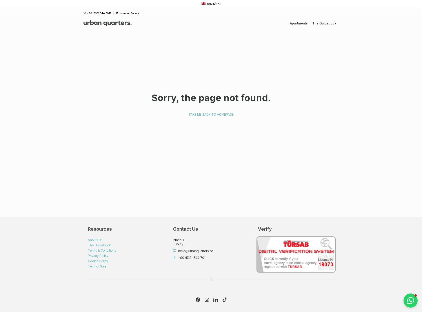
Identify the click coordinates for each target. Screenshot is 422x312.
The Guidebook (324, 23)
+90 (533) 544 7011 (99, 13)
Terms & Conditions (102, 250)
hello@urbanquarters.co (195, 251)
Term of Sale (97, 266)
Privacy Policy (98, 256)
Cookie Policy (98, 261)
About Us (94, 240)
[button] (211, 4)
